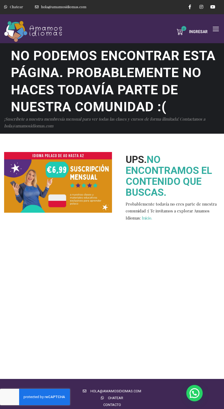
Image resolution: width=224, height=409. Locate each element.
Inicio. (147, 218)
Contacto (112, 405)
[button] (194, 393)
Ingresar (198, 32)
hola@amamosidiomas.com (63, 6)
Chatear (16, 6)
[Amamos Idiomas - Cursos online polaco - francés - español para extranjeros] (34, 31)
